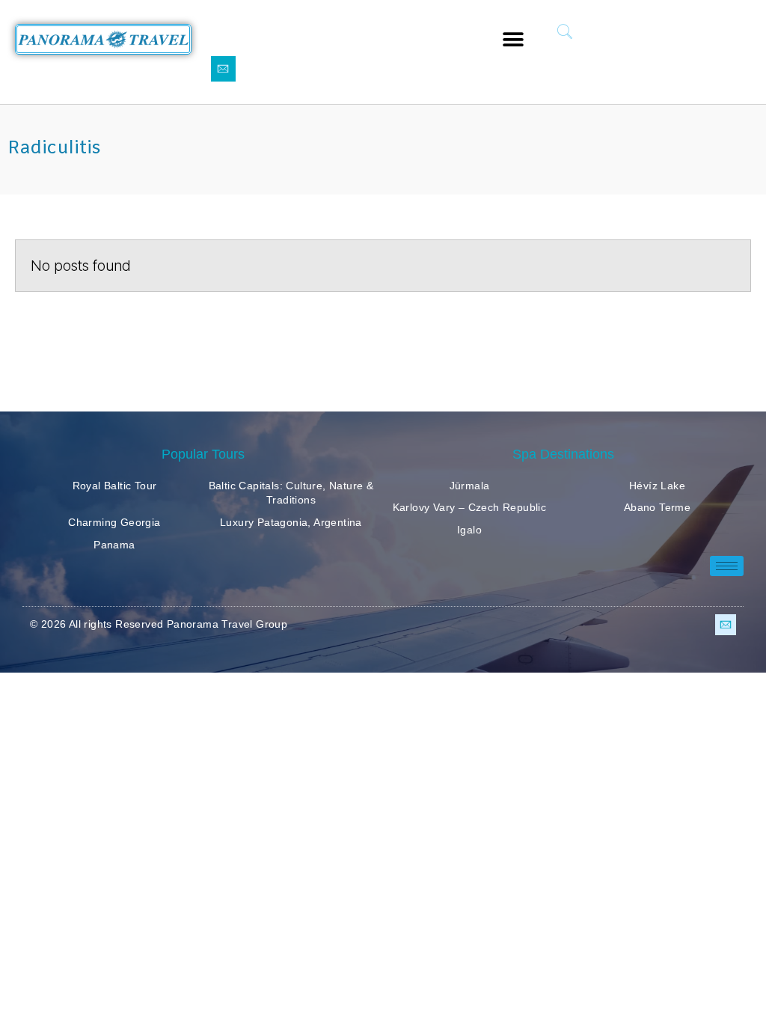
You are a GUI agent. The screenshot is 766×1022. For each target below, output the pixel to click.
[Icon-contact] (223, 69)
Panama (114, 545)
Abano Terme (657, 507)
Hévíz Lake (657, 486)
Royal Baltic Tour (115, 486)
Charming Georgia (114, 522)
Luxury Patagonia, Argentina (291, 522)
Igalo (469, 530)
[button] (513, 39)
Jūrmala (470, 486)
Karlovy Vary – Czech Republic (470, 507)
